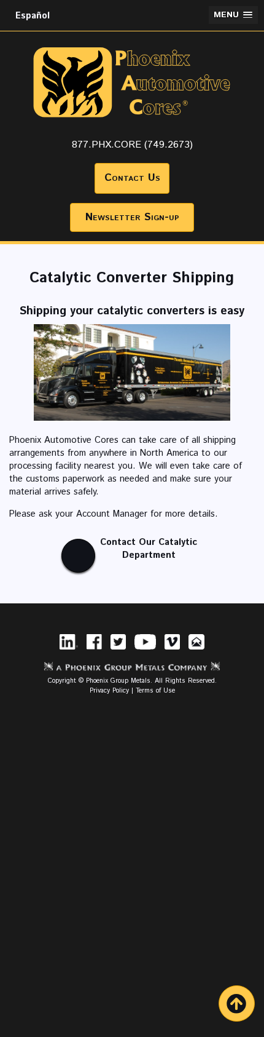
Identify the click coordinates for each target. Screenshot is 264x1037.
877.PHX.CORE (106, 145)
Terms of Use (155, 691)
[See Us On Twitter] (118, 651)
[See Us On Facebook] (94, 651)
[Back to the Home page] (132, 129)
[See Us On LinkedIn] (68, 651)
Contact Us (132, 178)
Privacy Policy (109, 691)
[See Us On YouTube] (145, 651)
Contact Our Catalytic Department (148, 549)
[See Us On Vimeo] (172, 651)
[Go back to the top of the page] (237, 1003)
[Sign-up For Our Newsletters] (196, 651)
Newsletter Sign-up (132, 217)
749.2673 (168, 145)
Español (32, 15)
